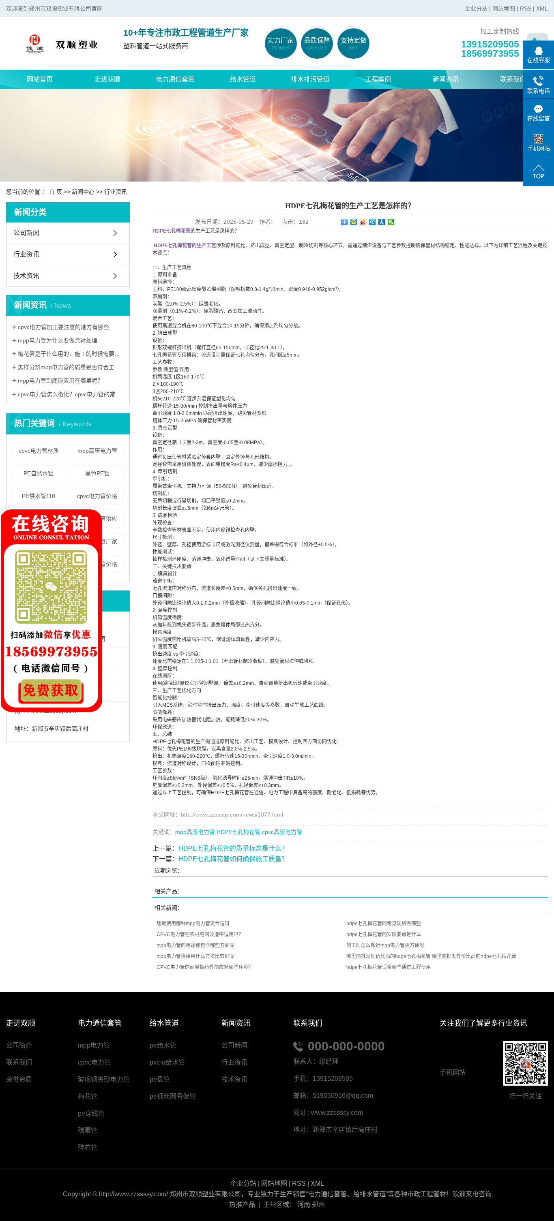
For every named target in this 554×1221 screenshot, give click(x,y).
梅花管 (87, 1096)
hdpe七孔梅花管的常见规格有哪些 (383, 923)
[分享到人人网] (381, 222)
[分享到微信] (391, 222)
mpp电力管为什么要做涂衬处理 (57, 340)
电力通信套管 (175, 79)
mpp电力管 (94, 1045)
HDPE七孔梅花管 (238, 832)
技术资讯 (26, 275)
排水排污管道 (310, 79)
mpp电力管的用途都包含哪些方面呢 (195, 945)
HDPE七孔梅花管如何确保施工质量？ (233, 858)
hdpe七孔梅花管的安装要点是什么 (383, 934)
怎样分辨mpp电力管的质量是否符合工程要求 (71, 367)
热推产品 (242, 1204)
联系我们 (513, 79)
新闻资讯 (446, 79)
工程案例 (378, 79)
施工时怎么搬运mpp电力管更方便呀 (385, 945)
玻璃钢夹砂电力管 (104, 1079)
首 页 (55, 191)
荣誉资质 (19, 1079)
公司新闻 (26, 232)
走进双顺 (107, 79)
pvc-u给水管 (167, 1062)
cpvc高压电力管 (282, 832)
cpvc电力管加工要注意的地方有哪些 (63, 327)
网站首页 (40, 79)
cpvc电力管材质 (39, 450)
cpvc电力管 (94, 1062)
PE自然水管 (39, 473)
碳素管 (87, 1130)
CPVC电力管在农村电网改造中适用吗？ (200, 934)
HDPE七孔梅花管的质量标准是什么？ (233, 848)
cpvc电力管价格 (97, 496)
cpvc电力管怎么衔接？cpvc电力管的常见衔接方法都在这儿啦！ (71, 394)
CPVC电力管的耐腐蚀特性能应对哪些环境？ (205, 967)
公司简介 (19, 1045)
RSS (525, 8)
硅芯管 (87, 1147)
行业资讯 (115, 191)
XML (542, 8)
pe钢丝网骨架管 (173, 1096)
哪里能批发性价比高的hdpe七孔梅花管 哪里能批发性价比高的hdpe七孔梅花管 (431, 956)
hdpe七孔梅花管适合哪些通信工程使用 (388, 967)
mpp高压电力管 (97, 450)
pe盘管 (160, 1079)
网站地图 (503, 8)
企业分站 (476, 8)
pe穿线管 (91, 1113)
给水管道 (243, 79)
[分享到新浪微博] (363, 222)
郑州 (318, 1204)
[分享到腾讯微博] (372, 222)
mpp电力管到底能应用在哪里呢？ (60, 380)
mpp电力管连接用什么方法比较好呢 (195, 956)
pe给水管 (163, 1045)
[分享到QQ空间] (353, 222)
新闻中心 (83, 191)
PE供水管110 (38, 496)
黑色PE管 (97, 473)
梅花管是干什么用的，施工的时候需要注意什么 (71, 354)
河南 (303, 1204)
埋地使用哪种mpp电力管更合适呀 (193, 923)
